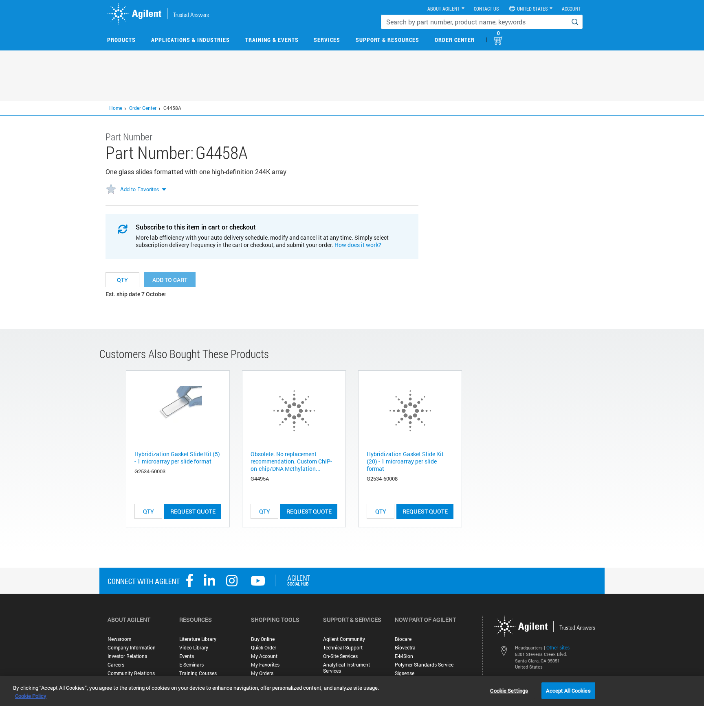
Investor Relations (127, 656)
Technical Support (343, 648)
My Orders (262, 673)
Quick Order (263, 648)
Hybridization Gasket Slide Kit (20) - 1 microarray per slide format (405, 461)
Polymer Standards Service (424, 665)
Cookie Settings (509, 690)
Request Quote (193, 511)
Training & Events (272, 40)
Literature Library (197, 639)
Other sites (558, 647)
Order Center (455, 40)
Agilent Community (344, 639)
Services (327, 40)
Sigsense (404, 673)
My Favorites (265, 665)
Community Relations (131, 673)
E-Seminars (191, 665)
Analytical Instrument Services (346, 668)
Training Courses (198, 673)
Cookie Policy (30, 695)
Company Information (132, 648)
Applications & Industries (190, 40)
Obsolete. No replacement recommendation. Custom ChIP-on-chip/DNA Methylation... (291, 461)
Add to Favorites (139, 189)
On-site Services (340, 656)
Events (186, 656)
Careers (116, 665)
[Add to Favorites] (111, 189)
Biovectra (405, 648)
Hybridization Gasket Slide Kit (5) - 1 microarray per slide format (177, 457)
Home (115, 108)
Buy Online (263, 639)
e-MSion (404, 656)
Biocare (403, 639)
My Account (264, 656)
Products (121, 40)
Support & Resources (387, 40)
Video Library (193, 648)
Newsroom (119, 639)
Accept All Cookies (568, 690)
